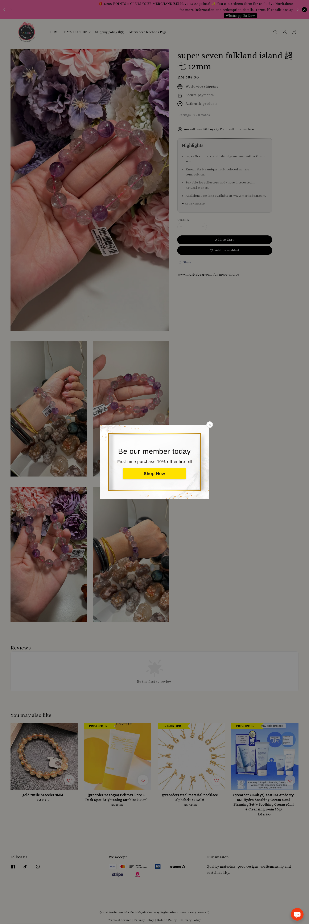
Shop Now (154, 473)
